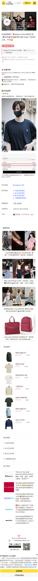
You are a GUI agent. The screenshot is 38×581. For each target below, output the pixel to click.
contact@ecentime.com (21, 540)
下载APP (27, 3)
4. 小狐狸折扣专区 (19, 198)
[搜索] (15, 3)
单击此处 (29, 565)
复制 (32, 214)
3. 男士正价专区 (19, 195)
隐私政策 (33, 567)
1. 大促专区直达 (19, 191)
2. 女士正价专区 (19, 193)
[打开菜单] (34, 3)
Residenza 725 (18, 185)
